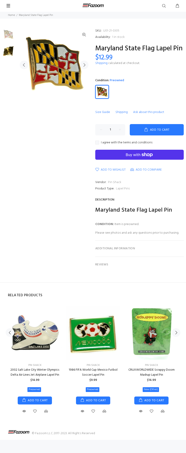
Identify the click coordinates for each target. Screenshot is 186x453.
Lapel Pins (123, 188)
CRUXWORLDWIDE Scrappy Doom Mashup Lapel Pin (151, 372)
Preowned (34, 389)
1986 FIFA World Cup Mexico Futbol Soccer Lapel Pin (93, 372)
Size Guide (102, 112)
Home (11, 15)
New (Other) (151, 389)
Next (84, 65)
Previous (24, 65)
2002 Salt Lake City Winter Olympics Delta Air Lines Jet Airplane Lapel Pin (34, 372)
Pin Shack (114, 182)
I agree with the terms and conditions (126, 142)
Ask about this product (148, 112)
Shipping (101, 63)
